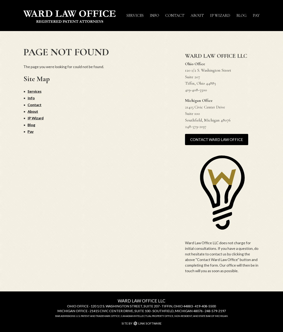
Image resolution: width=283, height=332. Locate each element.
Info (154, 15)
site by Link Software (142, 323)
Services (135, 15)
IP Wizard (220, 15)
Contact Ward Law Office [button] (216, 139)
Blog (241, 15)
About (197, 15)
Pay (256, 15)
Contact (174, 15)
